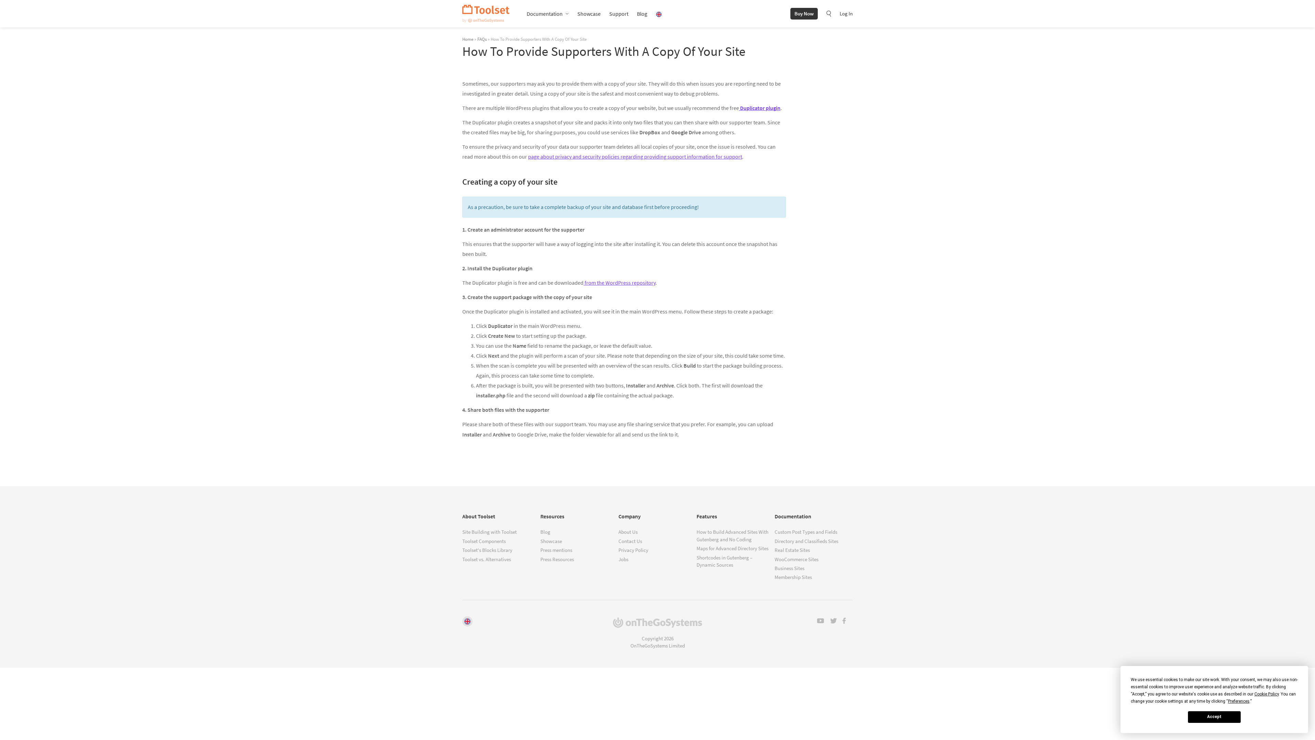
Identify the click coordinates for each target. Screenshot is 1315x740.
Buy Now (804, 13)
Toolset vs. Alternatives (486, 559)
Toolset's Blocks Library (487, 550)
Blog (642, 13)
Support (618, 13)
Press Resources (557, 559)
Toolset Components (484, 541)
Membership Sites (793, 577)
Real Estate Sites (792, 550)
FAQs (482, 39)
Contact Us (630, 541)
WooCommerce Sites (796, 559)
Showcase (589, 13)
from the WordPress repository (619, 282)
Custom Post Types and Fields (806, 532)
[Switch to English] (467, 621)
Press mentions (556, 550)
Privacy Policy (633, 550)
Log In (846, 13)
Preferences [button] (1239, 701)
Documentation (545, 13)
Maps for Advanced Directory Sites (732, 548)
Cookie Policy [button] (1266, 694)
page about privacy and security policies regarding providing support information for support (635, 156)
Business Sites (789, 568)
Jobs (623, 559)
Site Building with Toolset (489, 532)
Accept (1214, 716)
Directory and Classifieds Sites (806, 541)
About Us (628, 532)
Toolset (486, 14)
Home (467, 39)
